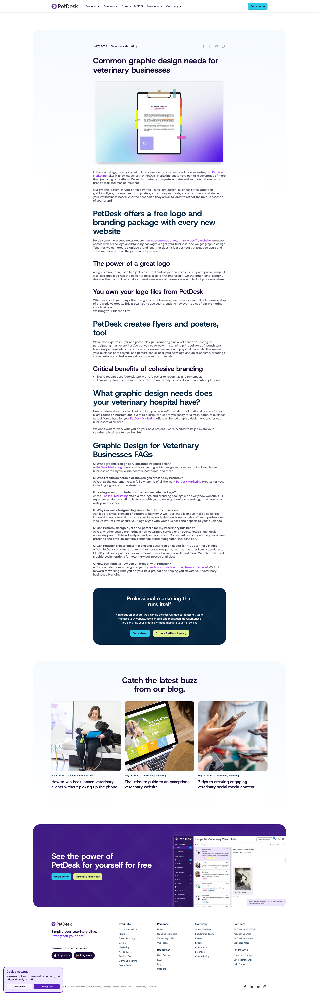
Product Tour (126, 956)
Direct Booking (127, 938)
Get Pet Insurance (243, 959)
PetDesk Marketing (142, 418)
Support (161, 968)
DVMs (160, 929)
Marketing (124, 947)
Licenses (200, 951)
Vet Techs (162, 942)
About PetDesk (203, 929)
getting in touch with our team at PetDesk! (179, 567)
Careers (199, 938)
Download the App (243, 955)
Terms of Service (77, 986)
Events (199, 942)
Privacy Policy (94, 986)
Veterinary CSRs (165, 938)
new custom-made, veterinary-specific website (178, 240)
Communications (128, 929)
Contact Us (201, 947)
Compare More (241, 942)
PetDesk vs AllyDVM (244, 929)
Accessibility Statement (145, 986)
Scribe (122, 942)
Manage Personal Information (117, 986)
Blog (159, 964)
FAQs (159, 959)
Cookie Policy (202, 956)
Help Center (163, 955)
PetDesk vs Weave (243, 938)
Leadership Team (204, 933)
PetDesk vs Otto (242, 933)
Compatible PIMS (132, 6)
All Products (125, 951)
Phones (123, 933)
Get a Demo (125, 965)
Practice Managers (167, 933)
